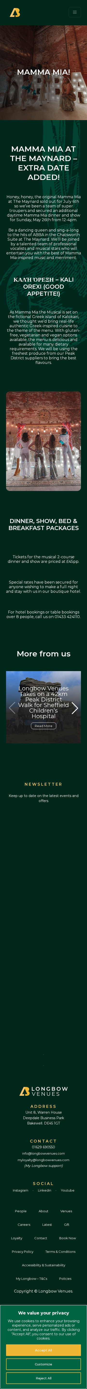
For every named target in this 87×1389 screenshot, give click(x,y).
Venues (66, 1211)
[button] (75, 708)
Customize (43, 1364)
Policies (65, 1278)
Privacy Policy (22, 1251)
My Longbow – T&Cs (31, 1278)
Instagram (21, 1190)
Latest (47, 1224)
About (43, 1211)
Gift (66, 1224)
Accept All (43, 1350)
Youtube (67, 1190)
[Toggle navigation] (75, 12)
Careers (24, 1224)
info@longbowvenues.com (43, 1153)
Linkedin (45, 1190)
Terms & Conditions (60, 1251)
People (21, 1211)
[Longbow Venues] (15, 12)
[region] (43, 1347)
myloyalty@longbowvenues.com (43, 1160)
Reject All (43, 1378)
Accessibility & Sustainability (43, 1265)
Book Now (67, 1238)
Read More (43, 726)
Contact (40, 1238)
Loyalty (16, 1238)
